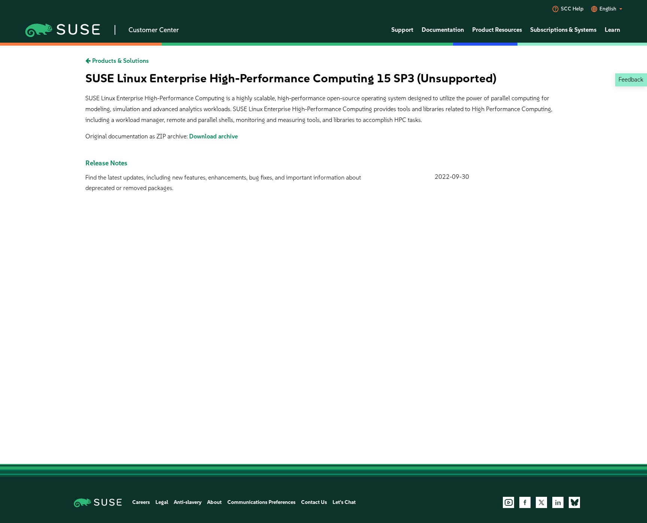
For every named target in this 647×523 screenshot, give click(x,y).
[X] (541, 502)
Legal (161, 502)
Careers (141, 502)
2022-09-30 (452, 176)
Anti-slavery (187, 502)
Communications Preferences (261, 502)
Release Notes (106, 163)
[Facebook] (525, 502)
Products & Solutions (120, 60)
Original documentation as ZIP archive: (137, 136)
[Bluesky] (574, 502)
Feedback (631, 79)
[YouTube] (508, 502)
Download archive (213, 136)
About (214, 502)
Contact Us (314, 502)
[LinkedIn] (558, 502)
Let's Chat (344, 502)
